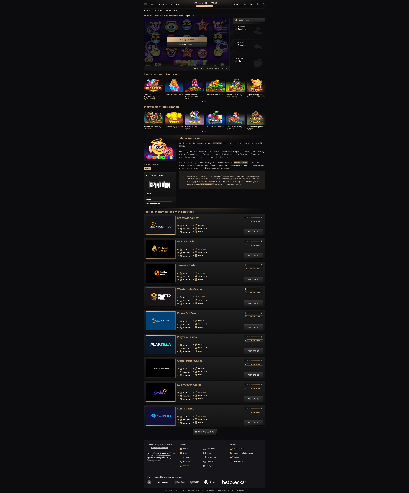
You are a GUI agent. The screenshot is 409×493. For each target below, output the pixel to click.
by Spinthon (189, 15)
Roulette (163, 4)
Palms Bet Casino (188, 313)
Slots (152, 4)
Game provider (240, 26)
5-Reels (147, 168)
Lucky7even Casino (189, 384)
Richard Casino (186, 241)
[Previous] (260, 75)
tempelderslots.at (177, 490)
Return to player (241, 42)
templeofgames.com (193, 490)
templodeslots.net (238, 490)
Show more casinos (204, 432)
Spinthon (217, 143)
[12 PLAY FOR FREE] (174, 117)
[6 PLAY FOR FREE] (174, 85)
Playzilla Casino (187, 337)
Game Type (239, 58)
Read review (222, 68)
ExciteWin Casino (188, 217)
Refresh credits (208, 68)
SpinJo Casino (185, 408)
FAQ (251, 4)
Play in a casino (243, 20)
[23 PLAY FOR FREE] (153, 85)
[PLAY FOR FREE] (194, 85)
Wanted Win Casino (189, 289)
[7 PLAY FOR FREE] (153, 117)
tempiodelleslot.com (223, 490)
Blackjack (175, 4)
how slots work (207, 184)
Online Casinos (239, 4)
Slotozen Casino (187, 265)
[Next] (263, 75)
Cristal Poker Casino (190, 361)
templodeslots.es (208, 490)
